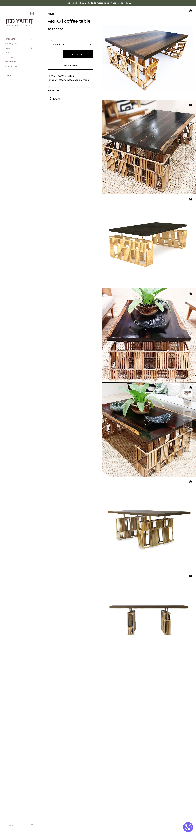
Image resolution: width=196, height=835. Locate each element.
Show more (54, 90)
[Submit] (32, 825)
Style (52, 41)
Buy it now (70, 65)
